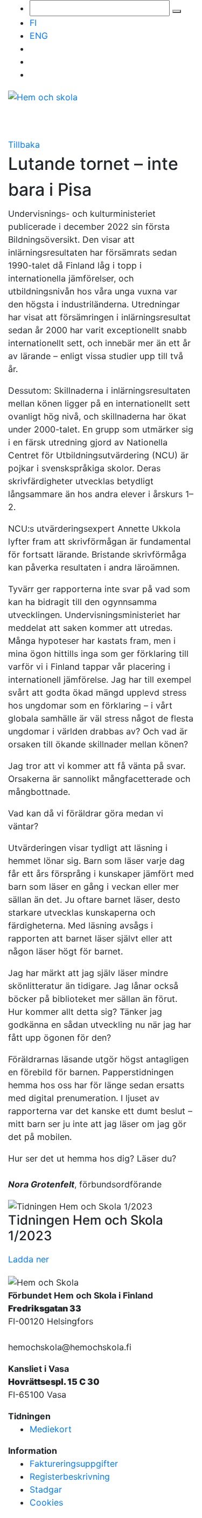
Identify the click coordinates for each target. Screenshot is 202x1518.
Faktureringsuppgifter (74, 1463)
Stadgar (46, 1489)
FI (33, 22)
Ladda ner (28, 1259)
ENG (39, 35)
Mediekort (51, 1429)
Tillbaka (24, 144)
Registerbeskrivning (70, 1476)
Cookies (46, 1502)
